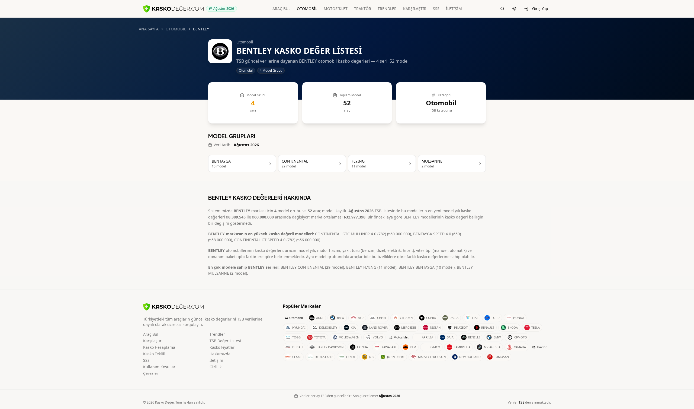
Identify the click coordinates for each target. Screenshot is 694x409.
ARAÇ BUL (281, 8)
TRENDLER (387, 8)
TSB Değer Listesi (225, 340)
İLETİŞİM (454, 8)
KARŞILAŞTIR (414, 8)
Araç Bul (150, 334)
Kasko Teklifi (154, 353)
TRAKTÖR (362, 8)
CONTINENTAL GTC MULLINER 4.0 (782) (350, 233)
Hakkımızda (220, 353)
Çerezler (150, 373)
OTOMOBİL (307, 8)
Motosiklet (401, 337)
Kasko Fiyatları (223, 347)
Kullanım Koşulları (159, 366)
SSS (436, 8)
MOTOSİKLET (336, 8)
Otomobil (296, 318)
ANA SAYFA (149, 28)
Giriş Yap (540, 8)
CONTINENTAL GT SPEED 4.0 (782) (264, 239)
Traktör (541, 347)
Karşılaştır (152, 340)
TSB (522, 402)
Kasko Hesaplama (159, 347)
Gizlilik (215, 366)
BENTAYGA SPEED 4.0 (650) (437, 233)
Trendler (217, 334)
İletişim (216, 360)
